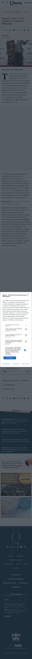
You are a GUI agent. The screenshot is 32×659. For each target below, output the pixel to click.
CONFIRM (10, 358)
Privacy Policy (25, 364)
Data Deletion (6, 364)
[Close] (28, 295)
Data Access (16, 364)
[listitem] (16, 325)
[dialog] (16, 329)
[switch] (25, 329)
